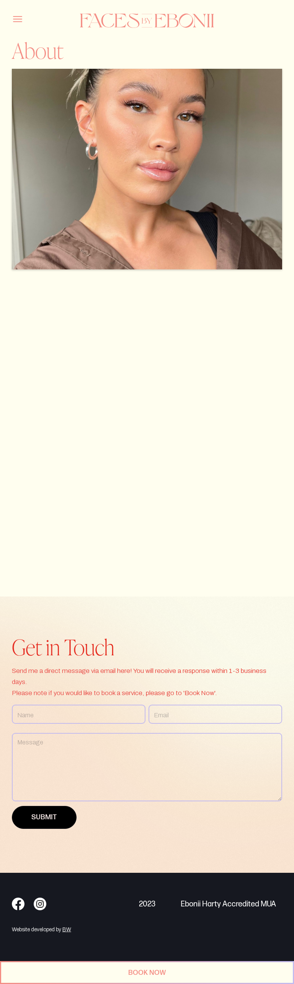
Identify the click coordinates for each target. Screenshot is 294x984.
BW (66, 929)
